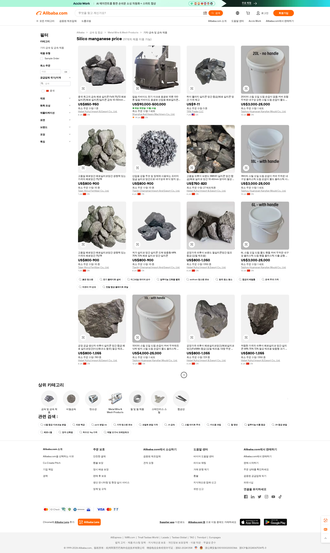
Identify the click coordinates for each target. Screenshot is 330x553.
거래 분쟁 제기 (201, 469)
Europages (215, 537)
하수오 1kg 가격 (90, 432)
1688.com (129, 537)
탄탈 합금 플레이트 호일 (117, 287)
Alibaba (80, 32)
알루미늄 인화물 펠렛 (170, 279)
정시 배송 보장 (101, 469)
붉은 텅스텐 (87, 279)
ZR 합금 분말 (281, 425)
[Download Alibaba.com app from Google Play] (275, 522)
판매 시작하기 (251, 462)
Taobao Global (179, 537)
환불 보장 (98, 462)
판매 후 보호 (99, 476)
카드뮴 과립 (215, 425)
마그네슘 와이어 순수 (140, 279)
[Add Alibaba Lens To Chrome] (89, 522)
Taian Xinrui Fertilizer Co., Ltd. (93, 190)
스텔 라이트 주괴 (192, 425)
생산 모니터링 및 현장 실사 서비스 (111, 482)
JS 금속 (171, 425)
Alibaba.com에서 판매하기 (258, 456)
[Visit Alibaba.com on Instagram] (266, 497)
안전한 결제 (99, 456)
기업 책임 (48, 469)
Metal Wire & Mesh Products (123, 32)
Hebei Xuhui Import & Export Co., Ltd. (97, 111)
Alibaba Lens (62, 522)
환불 (196, 476)
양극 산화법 (67, 432)
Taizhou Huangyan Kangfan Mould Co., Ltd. (263, 111)
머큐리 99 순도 (89, 287)
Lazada (165, 537)
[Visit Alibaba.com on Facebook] (246, 497)
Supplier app (167, 522)
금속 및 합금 (96, 32)
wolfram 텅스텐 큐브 (199, 279)
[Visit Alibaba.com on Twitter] (259, 497)
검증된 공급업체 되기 (255, 476)
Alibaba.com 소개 (52, 449)
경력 (45, 476)
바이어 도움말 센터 (204, 456)
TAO (192, 537)
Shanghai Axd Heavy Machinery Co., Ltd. (153, 114)
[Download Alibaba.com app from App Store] (250, 522)
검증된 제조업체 (152, 456)
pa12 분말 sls (101, 425)
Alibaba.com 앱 (196, 522)
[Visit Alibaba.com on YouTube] (273, 497)
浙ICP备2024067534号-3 (252, 547)
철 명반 (234, 425)
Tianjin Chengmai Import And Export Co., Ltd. (156, 190)
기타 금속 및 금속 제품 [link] (155, 32)
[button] (205, 13)
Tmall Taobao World (148, 537)
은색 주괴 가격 (272, 279)
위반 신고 (199, 489)
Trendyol (201, 537)
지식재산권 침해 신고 (205, 482)
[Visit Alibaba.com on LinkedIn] (253, 497)
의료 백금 (80, 425)
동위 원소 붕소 (225, 279)
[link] (325, 520)
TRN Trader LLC (195, 111)
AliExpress (116, 537)
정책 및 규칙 (99, 489)
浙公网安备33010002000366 (221, 547)
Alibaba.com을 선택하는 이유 (58, 456)
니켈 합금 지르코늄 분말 (55, 425)
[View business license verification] (196, 548)
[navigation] (55, 204)
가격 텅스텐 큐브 (124, 425)
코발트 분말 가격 (150, 425)
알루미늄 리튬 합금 (256, 425)
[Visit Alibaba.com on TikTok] (280, 497)
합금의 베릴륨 (248, 279)
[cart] (248, 13)
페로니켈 (48, 432)
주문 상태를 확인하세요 (256, 469)
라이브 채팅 (200, 462)
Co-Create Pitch (51, 462)
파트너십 (248, 482)
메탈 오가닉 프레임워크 (118, 432)
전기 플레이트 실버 (112, 279)
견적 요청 (148, 462)
